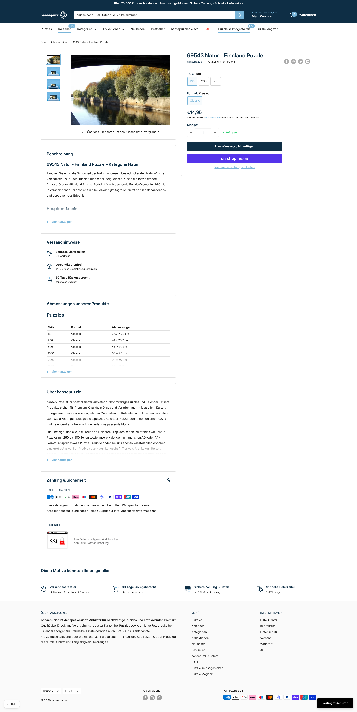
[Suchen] (239, 15)
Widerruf (266, 644)
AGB (263, 650)
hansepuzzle (194, 61)
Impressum (268, 626)
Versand (266, 638)
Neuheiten (138, 29)
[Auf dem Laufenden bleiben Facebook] (145, 697)
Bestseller (158, 29)
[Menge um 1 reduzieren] (191, 132)
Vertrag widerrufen (335, 703)
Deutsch (48, 691)
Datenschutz (269, 632)
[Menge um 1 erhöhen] (215, 132)
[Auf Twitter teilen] (300, 61)
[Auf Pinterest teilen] (293, 61)
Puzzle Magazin (267, 29)
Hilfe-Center (268, 620)
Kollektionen (111, 29)
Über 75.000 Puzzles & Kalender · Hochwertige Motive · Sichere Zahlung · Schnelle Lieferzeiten (178, 3)
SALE (208, 29)
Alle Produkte (59, 42)
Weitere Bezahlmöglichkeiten (234, 167)
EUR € (69, 691)
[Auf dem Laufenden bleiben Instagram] (152, 697)
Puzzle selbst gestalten (234, 29)
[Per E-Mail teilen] (307, 61)
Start (44, 42)
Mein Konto (260, 16)
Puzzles (46, 29)
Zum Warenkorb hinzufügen (234, 146)
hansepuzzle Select (184, 29)
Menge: (192, 125)
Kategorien (84, 29)
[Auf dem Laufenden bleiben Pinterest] (159, 697)
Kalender (64, 29)
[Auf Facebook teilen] (286, 61)
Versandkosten (212, 117)
